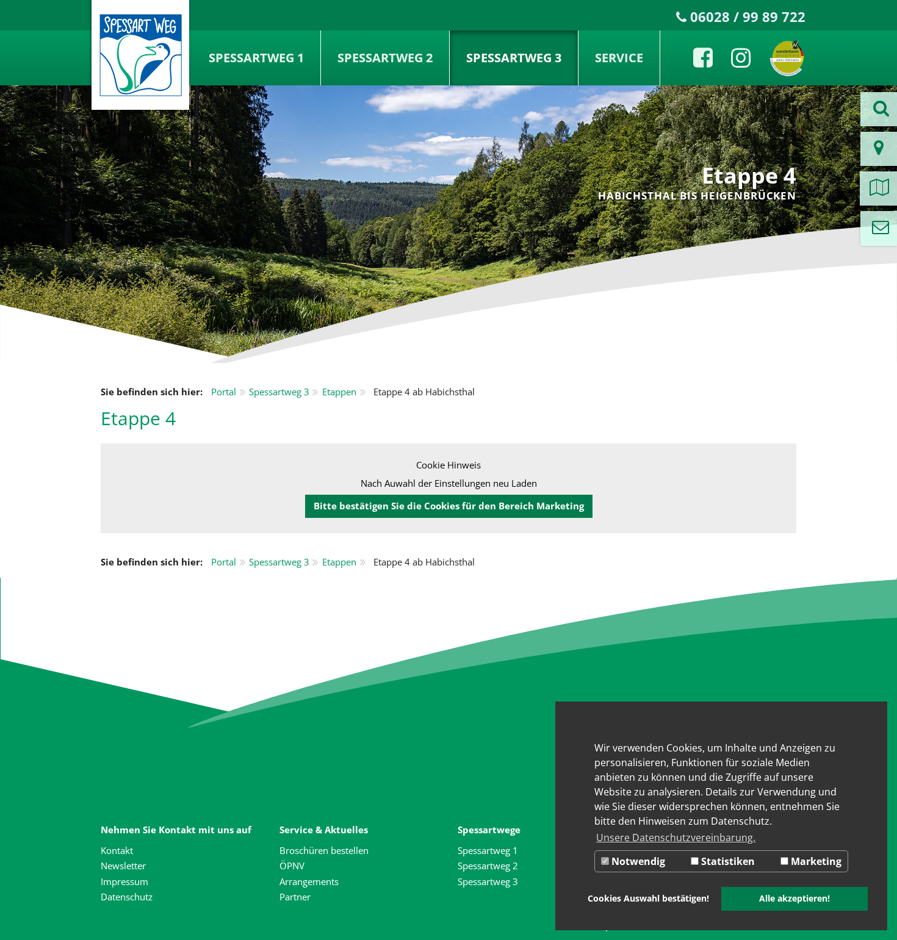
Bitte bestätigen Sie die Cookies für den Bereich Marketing (449, 506)
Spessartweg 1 (256, 57)
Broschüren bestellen (324, 850)
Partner (295, 897)
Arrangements (309, 881)
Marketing (814, 861)
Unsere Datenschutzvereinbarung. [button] (675, 837)
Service (619, 57)
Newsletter (123, 865)
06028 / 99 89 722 (747, 17)
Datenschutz (127, 897)
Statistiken (727, 861)
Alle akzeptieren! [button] (794, 898)
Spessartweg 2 (385, 57)
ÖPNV (291, 865)
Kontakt (117, 850)
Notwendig (637, 861)
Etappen (339, 392)
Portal (223, 392)
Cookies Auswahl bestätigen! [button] (648, 898)
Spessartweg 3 (513, 57)
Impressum (124, 881)
